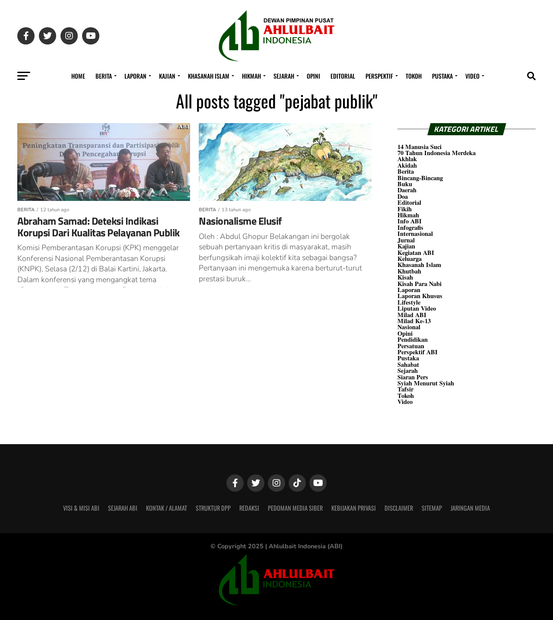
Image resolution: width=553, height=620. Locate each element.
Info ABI (409, 221)
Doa (402, 196)
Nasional (408, 326)
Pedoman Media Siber (295, 507)
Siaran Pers (412, 377)
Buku (404, 183)
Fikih (404, 208)
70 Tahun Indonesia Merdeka (436, 152)
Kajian (167, 75)
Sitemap (432, 507)
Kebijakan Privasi (353, 507)
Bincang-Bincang (420, 177)
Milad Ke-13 (414, 320)
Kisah (405, 277)
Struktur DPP (213, 507)
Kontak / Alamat (166, 507)
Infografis (410, 227)
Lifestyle (408, 302)
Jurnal (406, 240)
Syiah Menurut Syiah (425, 383)
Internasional (415, 233)
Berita (103, 75)
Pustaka (442, 75)
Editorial (343, 75)
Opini (313, 75)
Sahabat (408, 364)
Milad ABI (411, 314)
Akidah (407, 165)
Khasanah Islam (208, 75)
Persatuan (410, 345)
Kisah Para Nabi (419, 283)
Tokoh (414, 75)
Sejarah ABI (122, 507)
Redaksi (249, 507)
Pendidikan (412, 339)
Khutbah (409, 271)
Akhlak (407, 158)
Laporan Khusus (419, 295)
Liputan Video (416, 308)
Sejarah (283, 75)
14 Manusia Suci (419, 146)
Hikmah (251, 75)
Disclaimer (399, 507)
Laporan (135, 75)
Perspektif (379, 75)
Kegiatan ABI (415, 252)
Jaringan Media (470, 507)
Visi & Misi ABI (81, 507)
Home (78, 75)
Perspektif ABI (417, 351)
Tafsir (405, 389)
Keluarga (409, 258)
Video (472, 75)
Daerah (406, 189)
